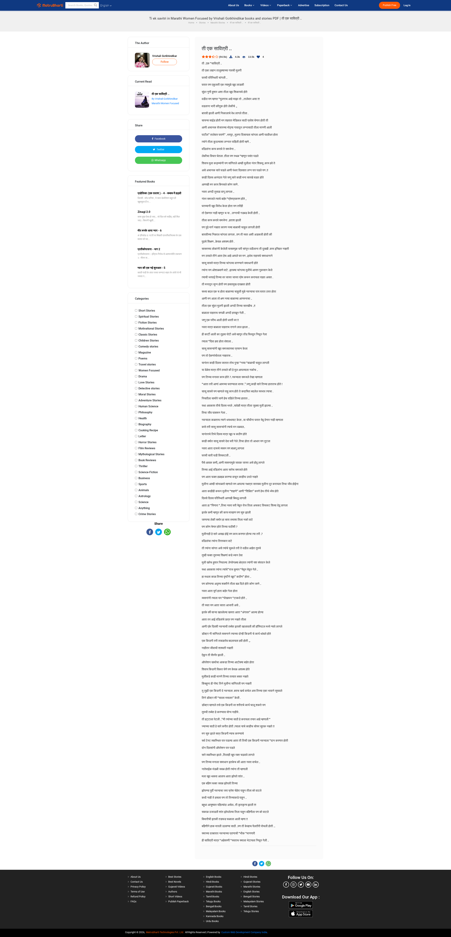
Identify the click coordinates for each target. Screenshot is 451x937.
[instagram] (293, 885)
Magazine (144, 352)
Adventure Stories (149, 400)
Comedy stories (148, 346)
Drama (142, 376)
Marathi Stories (251, 886)
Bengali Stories (251, 896)
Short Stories (146, 310)
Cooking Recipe (148, 430)
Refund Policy (138, 896)
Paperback (283, 5)
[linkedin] (316, 885)
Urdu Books (212, 921)
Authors (172, 891)
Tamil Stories (250, 906)
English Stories (251, 891)
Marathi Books (214, 891)
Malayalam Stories (253, 901)
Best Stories (174, 876)
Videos (264, 5)
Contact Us (341, 5)
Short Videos (175, 896)
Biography (144, 424)
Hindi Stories (250, 876)
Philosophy (145, 412)
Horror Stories (147, 442)
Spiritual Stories (148, 316)
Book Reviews (147, 460)
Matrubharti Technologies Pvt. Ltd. (165, 932)
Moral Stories (147, 394)
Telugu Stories (251, 911)
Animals (143, 490)
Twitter (160, 149)
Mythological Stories (151, 454)
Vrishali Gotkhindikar (164, 56)
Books (248, 5)
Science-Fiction (148, 472)
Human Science (148, 406)
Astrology (144, 496)
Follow (165, 61)
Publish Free (389, 5)
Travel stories (147, 364)
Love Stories (146, 382)
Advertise (303, 5)
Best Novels (174, 881)
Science (143, 502)
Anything (144, 508)
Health (142, 418)
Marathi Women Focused (165, 103)
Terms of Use (138, 891)
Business (144, 478)
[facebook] (286, 885)
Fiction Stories (147, 322)
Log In (407, 5)
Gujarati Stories (251, 881)
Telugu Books (213, 901)
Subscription (321, 5)
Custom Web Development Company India (244, 932)
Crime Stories (147, 514)
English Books (213, 876)
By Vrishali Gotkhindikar (165, 98)
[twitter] (301, 885)
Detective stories (149, 388)
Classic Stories (147, 334)
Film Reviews (146, 448)
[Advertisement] (158, 566)
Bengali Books (213, 906)
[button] (95, 5)
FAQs (133, 901)
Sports (142, 484)
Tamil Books (212, 896)
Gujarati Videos (176, 886)
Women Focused (149, 370)
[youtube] (308, 885)
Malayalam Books (216, 911)
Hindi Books (212, 881)
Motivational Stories (151, 328)
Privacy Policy (138, 886)
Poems (142, 358)
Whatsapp (160, 160)
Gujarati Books (214, 886)
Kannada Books (214, 916)
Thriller (143, 466)
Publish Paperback (178, 901)
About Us (233, 5)
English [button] (104, 5)
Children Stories (148, 340)
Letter (142, 436)
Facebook (159, 138)
